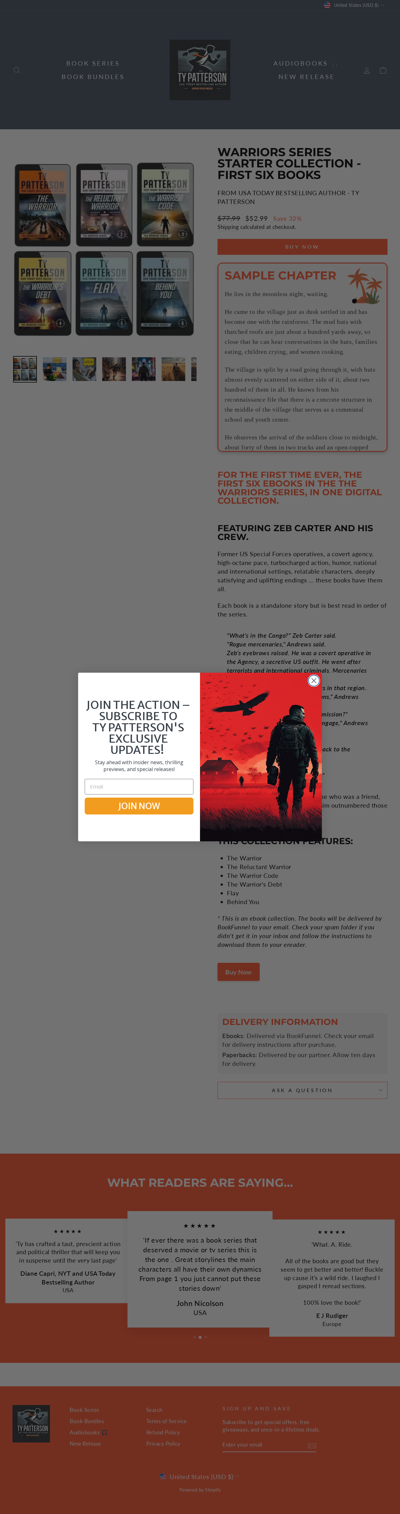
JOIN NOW (139, 806)
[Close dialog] (313, 680)
